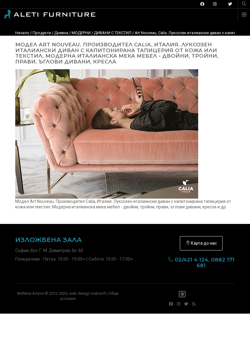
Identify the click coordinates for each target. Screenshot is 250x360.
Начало (22, 33)
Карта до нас (203, 243)
